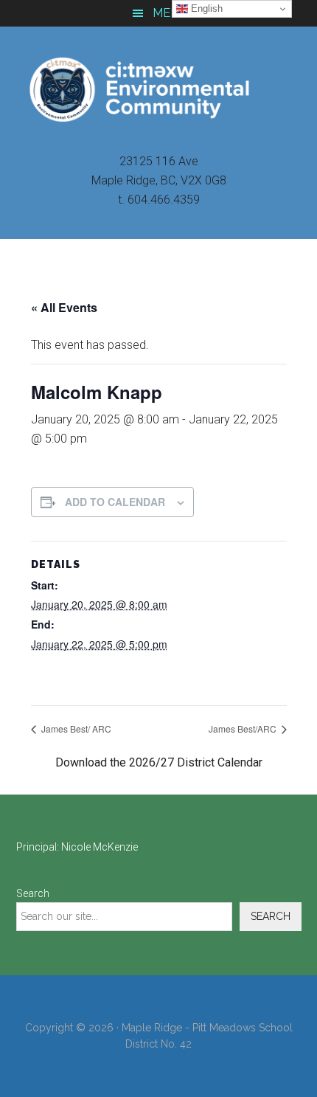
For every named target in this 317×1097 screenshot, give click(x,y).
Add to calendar (115, 501)
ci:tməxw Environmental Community (159, 89)
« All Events (64, 307)
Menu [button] (170, 13)
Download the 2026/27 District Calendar (158, 762)
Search (32, 893)
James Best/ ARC (75, 728)
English (205, 8)
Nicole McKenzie (99, 847)
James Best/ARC (244, 728)
